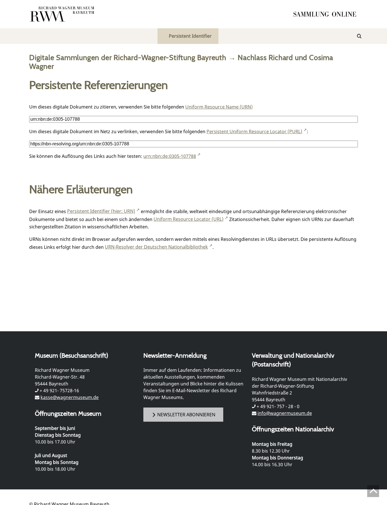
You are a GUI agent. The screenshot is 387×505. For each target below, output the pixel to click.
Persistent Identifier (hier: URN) (101, 211)
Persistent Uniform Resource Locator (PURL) (254, 131)
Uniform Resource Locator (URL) (189, 219)
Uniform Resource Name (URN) (219, 107)
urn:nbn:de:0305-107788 (169, 156)
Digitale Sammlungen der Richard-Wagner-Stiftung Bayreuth (127, 57)
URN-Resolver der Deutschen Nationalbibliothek (156, 247)
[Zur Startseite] (327, 14)
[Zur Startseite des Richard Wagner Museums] (63, 14)
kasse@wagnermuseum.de (70, 397)
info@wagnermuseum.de (285, 413)
